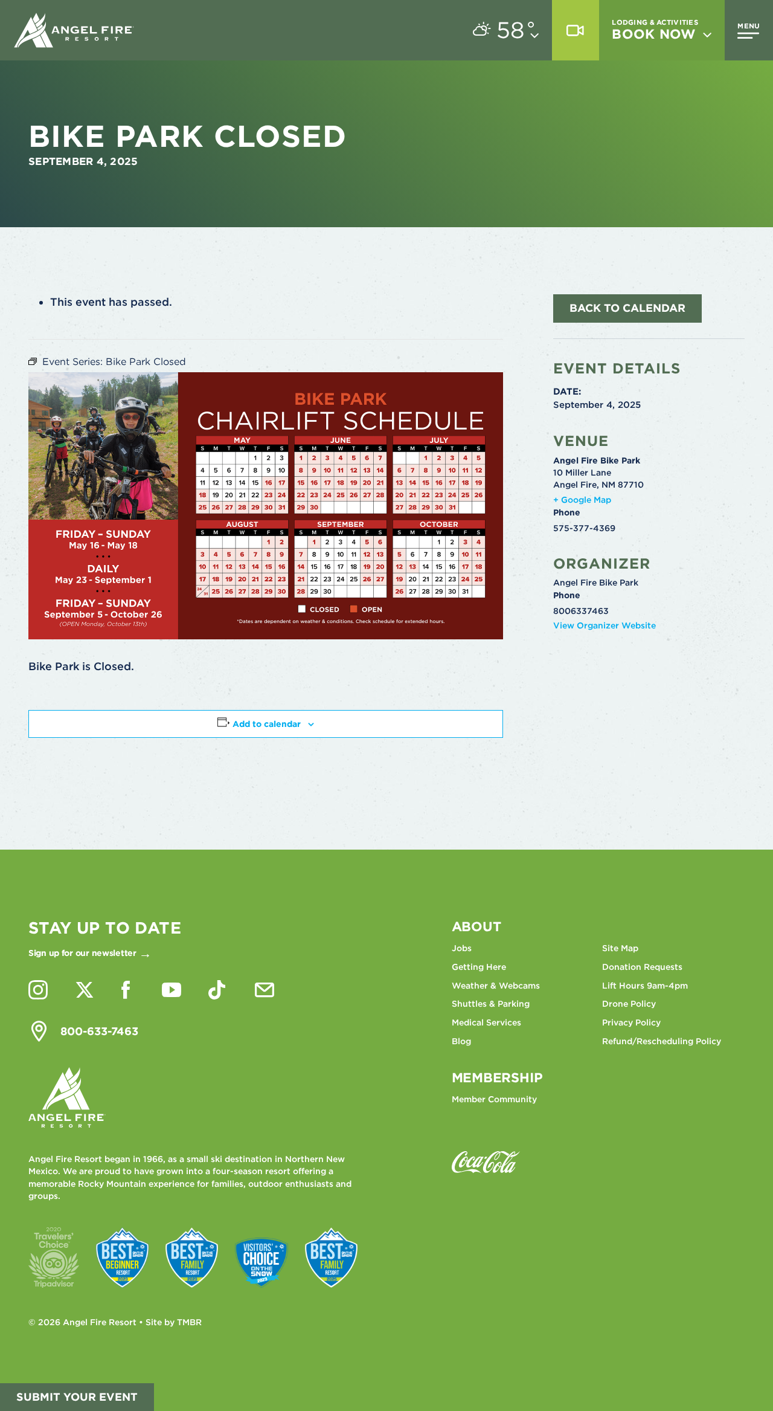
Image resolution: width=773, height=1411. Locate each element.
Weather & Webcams (496, 985)
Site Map (620, 948)
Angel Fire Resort (74, 30)
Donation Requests (642, 967)
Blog (461, 1041)
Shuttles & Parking (491, 1004)
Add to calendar (267, 724)
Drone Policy (629, 1004)
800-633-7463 (99, 1031)
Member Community (494, 1099)
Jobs (462, 948)
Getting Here (479, 967)
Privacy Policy (631, 1022)
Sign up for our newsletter (82, 953)
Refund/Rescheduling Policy (661, 1041)
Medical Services (486, 1022)
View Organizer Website (604, 625)
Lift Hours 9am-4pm (645, 985)
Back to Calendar (627, 308)
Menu (748, 26)
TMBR (189, 1322)
